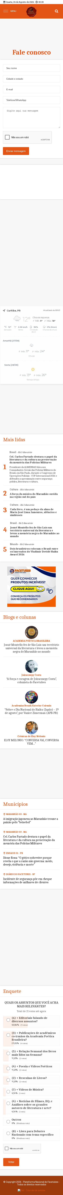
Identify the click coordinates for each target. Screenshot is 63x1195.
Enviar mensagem (16, 151)
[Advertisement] (31, 31)
